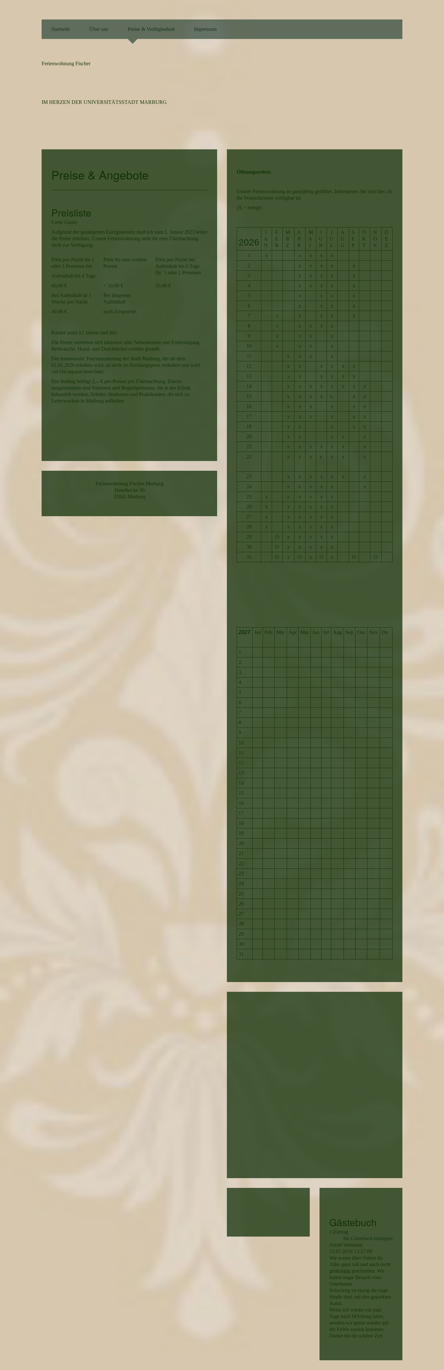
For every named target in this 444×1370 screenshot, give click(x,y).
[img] (360, 93)
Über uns (98, 29)
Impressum (205, 29)
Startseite (60, 29)
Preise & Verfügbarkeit (151, 29)
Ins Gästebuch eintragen (368, 1238)
